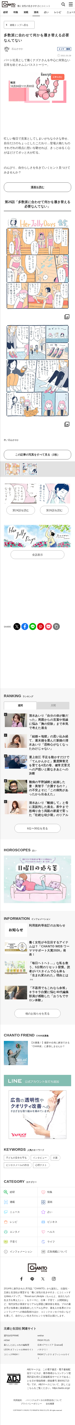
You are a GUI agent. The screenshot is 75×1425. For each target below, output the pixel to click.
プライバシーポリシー (31, 1403)
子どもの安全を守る (16, 1157)
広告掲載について (57, 1251)
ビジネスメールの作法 (17, 1165)
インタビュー (40, 1157)
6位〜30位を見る (37, 828)
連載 (26, 12)
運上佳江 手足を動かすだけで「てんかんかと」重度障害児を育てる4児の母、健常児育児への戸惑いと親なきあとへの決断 (49, 765)
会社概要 (50, 1403)
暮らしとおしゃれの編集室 (16, 1345)
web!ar (41, 1335)
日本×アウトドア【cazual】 (51, 1345)
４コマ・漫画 (64, 49)
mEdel (7, 1340)
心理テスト (41, 1165)
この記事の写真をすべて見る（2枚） (37, 454)
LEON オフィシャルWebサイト (18, 1349)
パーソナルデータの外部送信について (44, 1400)
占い (46, 12)
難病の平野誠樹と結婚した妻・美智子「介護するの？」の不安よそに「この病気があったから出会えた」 (48, 788)
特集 (15, 12)
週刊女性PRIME (11, 1335)
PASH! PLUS (43, 1340)
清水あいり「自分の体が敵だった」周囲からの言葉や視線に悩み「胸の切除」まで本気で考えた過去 (48, 721)
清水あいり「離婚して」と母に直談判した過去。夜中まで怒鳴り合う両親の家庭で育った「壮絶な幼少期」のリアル (48, 809)
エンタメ (15, 1231)
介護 (55, 1157)
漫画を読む (37, 187)
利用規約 (17, 1400)
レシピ (57, 12)
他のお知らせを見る (37, 1013)
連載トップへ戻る (19, 25)
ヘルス (51, 1231)
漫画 (36, 12)
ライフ (51, 1241)
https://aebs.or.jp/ (61, 1388)
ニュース (15, 1212)
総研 (5, 12)
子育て (13, 1241)
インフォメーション (21, 1251)
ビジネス (52, 1221)
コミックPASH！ (12, 1354)
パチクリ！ (43, 1349)
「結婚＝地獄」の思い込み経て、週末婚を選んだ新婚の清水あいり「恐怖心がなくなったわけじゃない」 (48, 742)
